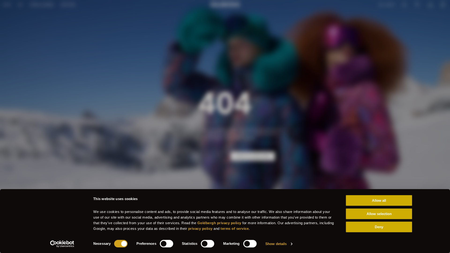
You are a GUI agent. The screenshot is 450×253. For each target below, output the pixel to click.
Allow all (379, 200)
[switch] (166, 243)
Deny (379, 227)
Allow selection (379, 214)
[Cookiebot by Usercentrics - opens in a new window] (62, 243)
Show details (276, 244)
